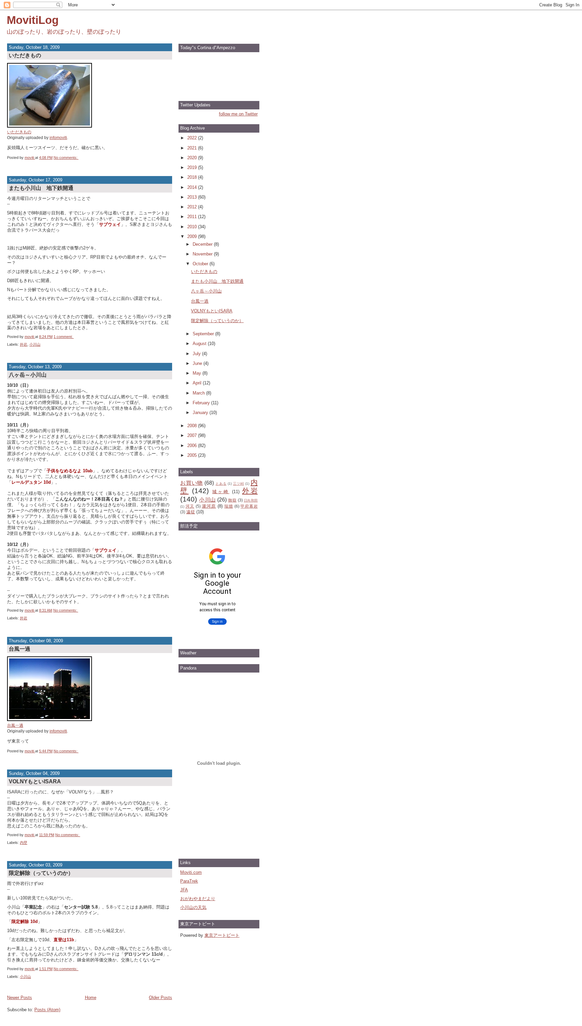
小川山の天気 (193, 907)
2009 (192, 236)
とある (221, 483)
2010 (192, 226)
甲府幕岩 (249, 506)
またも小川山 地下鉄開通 (41, 188)
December (203, 244)
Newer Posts (19, 997)
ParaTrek (189, 881)
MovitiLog (33, 20)
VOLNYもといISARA (35, 781)
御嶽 (232, 500)
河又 (190, 506)
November (203, 253)
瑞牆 (228, 506)
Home (90, 997)
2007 (192, 435)
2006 (192, 445)
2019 (192, 167)
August (200, 343)
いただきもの (25, 55)
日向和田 (251, 500)
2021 (192, 147)
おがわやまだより (197, 898)
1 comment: (64, 337)
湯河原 (209, 506)
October (201, 263)
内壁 (23, 843)
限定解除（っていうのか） (41, 873)
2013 (192, 197)
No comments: (66, 158)
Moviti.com (191, 872)
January (201, 412)
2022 (192, 137)
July (197, 353)
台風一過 (19, 649)
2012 (192, 206)
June (198, 363)
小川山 (34, 344)
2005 (192, 455)
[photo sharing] (49, 126)
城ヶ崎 (220, 491)
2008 (192, 425)
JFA (184, 889)
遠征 (190, 511)
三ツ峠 (238, 483)
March (199, 393)
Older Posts (160, 997)
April (198, 382)
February (202, 402)
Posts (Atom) (47, 1009)
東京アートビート (221, 935)
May (197, 373)
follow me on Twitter (238, 113)
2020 (192, 157)
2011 (192, 216)
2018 (192, 177)
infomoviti (58, 137)
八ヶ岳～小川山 (27, 375)
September (204, 333)
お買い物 (191, 483)
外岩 (23, 344)
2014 (192, 187)
